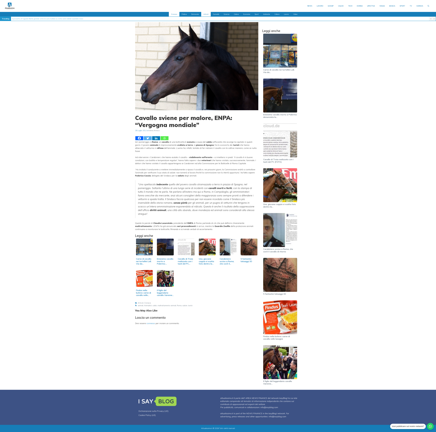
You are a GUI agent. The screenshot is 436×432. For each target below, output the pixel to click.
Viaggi (382, 6)
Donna (360, 6)
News (309, 6)
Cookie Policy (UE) (147, 415)
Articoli (205, 14)
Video (295, 14)
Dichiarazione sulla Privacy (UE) (153, 411)
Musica (392, 6)
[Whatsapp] (164, 138)
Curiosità (216, 14)
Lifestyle (371, 6)
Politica (184, 14)
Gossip (331, 6)
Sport (402, 6)
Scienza (419, 6)
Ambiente (266, 14)
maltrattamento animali (167, 305)
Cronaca (174, 14)
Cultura (236, 14)
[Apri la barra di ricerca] (428, 5)
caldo (154, 305)
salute (184, 305)
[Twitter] (148, 138)
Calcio (341, 6)
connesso (150, 323)
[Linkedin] (156, 138)
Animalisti (148, 305)
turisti (190, 305)
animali (140, 305)
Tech (350, 6)
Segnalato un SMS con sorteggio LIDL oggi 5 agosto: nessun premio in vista (40, 19)
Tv (411, 6)
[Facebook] (139, 138)
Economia (246, 14)
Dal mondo (195, 14)
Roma (179, 305)
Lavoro (320, 6)
